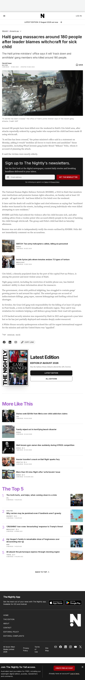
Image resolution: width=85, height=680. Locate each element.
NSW (7, 544)
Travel (8, 555)
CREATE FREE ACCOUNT (64, 668)
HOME (5, 615)
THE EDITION (8, 619)
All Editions (51, 379)
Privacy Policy (55, 182)
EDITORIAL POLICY (11, 632)
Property (9, 516)
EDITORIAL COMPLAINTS (13, 636)
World (5, 31)
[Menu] (4, 15)
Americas (14, 31)
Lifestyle (19, 462)
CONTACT (7, 628)
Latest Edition (51, 373)
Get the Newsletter (68, 177)
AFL (7, 498)
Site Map (47, 649)
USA (17, 416)
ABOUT (6, 623)
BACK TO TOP (41, 572)
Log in (79, 16)
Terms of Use (37, 649)
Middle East (20, 262)
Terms (46, 182)
